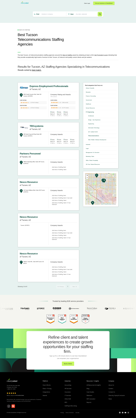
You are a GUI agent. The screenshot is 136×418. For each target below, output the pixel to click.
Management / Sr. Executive (92, 152)
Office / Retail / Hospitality (92, 160)
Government (89, 100)
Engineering (91, 123)
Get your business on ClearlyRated (104, 3)
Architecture (91, 115)
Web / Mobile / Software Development (97, 139)
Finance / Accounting (91, 96)
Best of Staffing (67, 55)
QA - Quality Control (93, 131)
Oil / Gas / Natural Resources (93, 164)
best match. (36, 70)
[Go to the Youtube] (123, 413)
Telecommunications (93, 135)
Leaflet (102, 204)
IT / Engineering (90, 112)
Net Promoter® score (101, 55)
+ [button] (87, 175)
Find (37, 14)
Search (100, 14)
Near (72, 14)
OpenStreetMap (108, 204)
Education (88, 92)
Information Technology (93, 127)
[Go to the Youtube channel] (125, 413)
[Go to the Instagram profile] (128, 413)
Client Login (87, 3)
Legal (87, 148)
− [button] (87, 178)
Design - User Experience (94, 119)
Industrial (88, 144)
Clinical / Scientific (90, 88)
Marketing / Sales (90, 156)
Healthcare (88, 104)
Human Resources (90, 108)
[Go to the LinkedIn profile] (120, 413)
